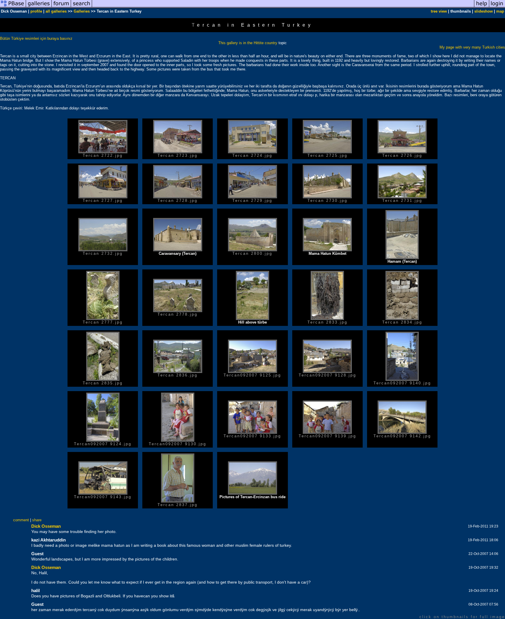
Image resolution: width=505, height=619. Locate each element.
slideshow (483, 11)
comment (21, 520)
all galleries (56, 11)
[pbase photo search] (81, 7)
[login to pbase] (497, 7)
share (36, 520)
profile (36, 11)
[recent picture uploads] (39, 7)
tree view (439, 11)
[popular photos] (283, 7)
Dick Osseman (46, 526)
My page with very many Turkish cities (472, 47)
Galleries (82, 11)
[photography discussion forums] (61, 7)
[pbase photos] (13, 7)
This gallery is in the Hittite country (247, 43)
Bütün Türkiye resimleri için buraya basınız (36, 38)
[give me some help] (481, 7)
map (500, 11)
